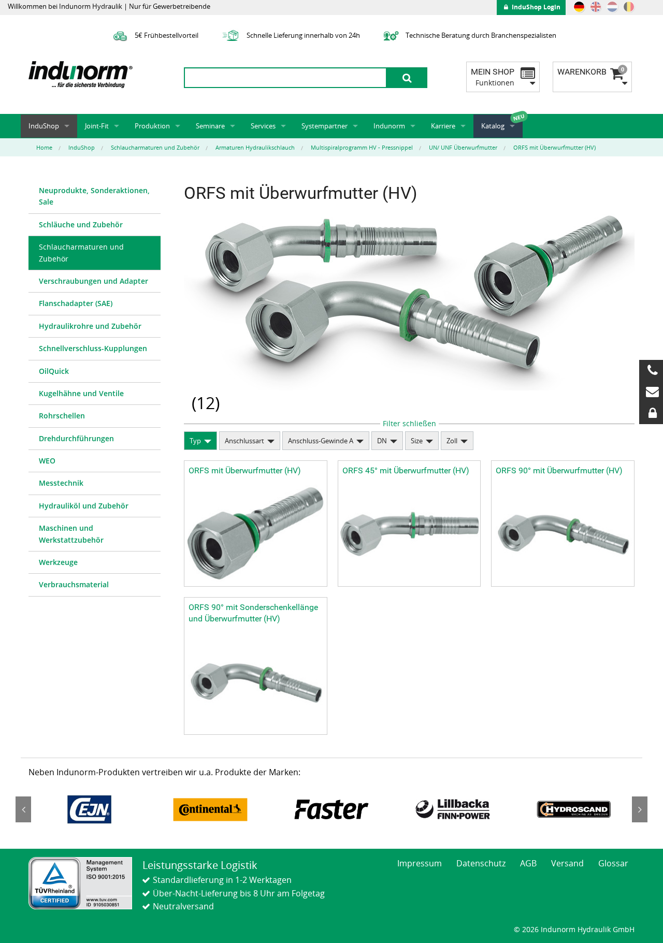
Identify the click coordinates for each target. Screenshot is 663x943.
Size (417, 440)
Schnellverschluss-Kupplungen (93, 348)
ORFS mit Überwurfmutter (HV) (245, 470)
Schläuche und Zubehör (81, 224)
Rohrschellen (62, 415)
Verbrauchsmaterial (74, 584)
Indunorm (389, 125)
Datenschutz (481, 863)
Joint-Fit (97, 125)
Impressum (419, 863)
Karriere (443, 125)
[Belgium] (629, 6)
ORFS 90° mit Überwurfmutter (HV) (559, 470)
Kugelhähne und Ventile (81, 393)
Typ (195, 440)
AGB (528, 863)
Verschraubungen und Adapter (93, 281)
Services (263, 125)
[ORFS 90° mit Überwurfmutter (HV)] (563, 533)
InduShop (43, 125)
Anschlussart (244, 440)
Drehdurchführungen (76, 438)
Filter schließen (409, 423)
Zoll (451, 440)
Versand (567, 863)
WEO (47, 461)
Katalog (493, 125)
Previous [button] (23, 809)
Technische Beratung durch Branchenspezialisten (480, 35)
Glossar (613, 863)
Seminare (210, 125)
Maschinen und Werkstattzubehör (71, 533)
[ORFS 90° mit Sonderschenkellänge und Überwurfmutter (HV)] (255, 681)
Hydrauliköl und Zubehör (83, 506)
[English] (595, 6)
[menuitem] (94, 197)
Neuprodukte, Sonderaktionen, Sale (94, 196)
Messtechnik (61, 483)
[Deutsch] (579, 6)
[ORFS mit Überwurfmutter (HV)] (255, 533)
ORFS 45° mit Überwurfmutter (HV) (405, 470)
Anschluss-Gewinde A (320, 440)
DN (382, 440)
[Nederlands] (612, 6)
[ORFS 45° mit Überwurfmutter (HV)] (409, 533)
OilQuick (54, 371)
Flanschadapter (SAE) (75, 303)
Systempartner (324, 125)
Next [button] (639, 809)
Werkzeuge (58, 562)
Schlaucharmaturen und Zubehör (81, 252)
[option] (89, 809)
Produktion (152, 125)
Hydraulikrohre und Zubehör (90, 326)
